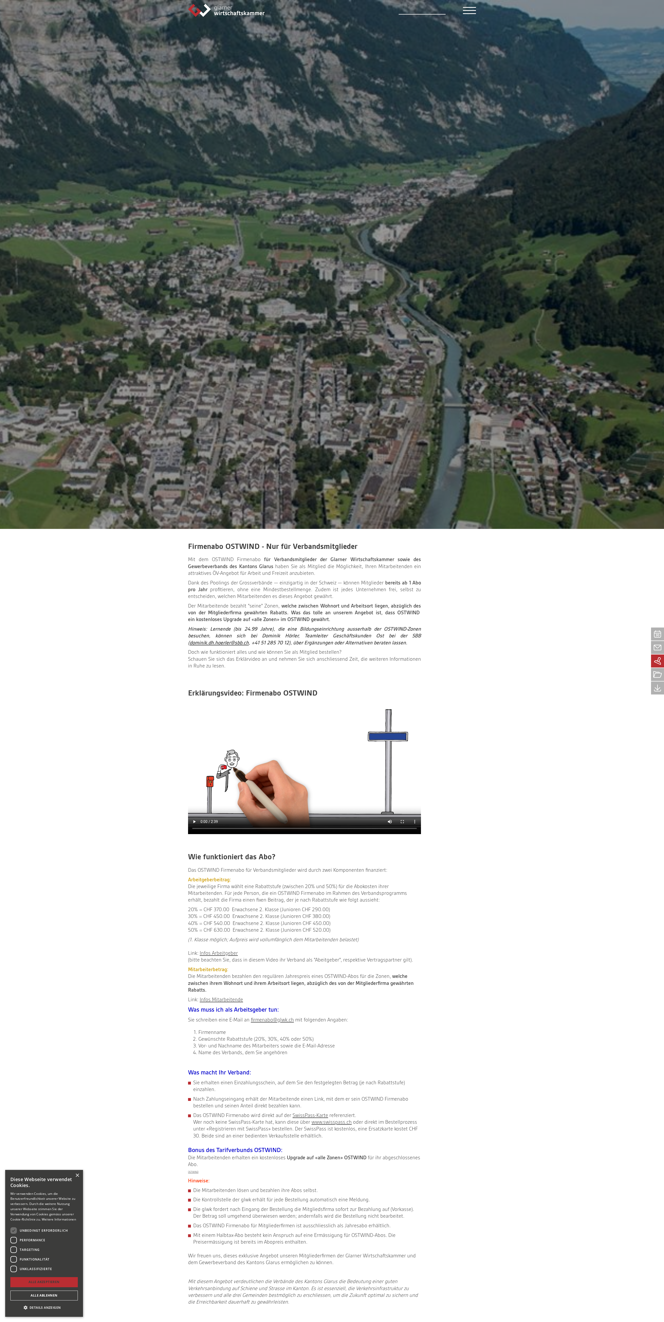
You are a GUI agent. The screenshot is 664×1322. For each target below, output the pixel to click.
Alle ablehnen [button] (44, 1295)
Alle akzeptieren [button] (44, 1282)
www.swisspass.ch (332, 1122)
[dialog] (44, 1243)
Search (450, 10)
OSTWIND (193, 1172)
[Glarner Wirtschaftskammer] (226, 10)
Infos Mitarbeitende (221, 999)
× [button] (77, 1175)
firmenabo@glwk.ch (272, 1020)
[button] (44, 1308)
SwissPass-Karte (310, 1115)
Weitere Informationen (59, 1219)
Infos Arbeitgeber (219, 953)
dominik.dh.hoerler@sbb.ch (219, 642)
